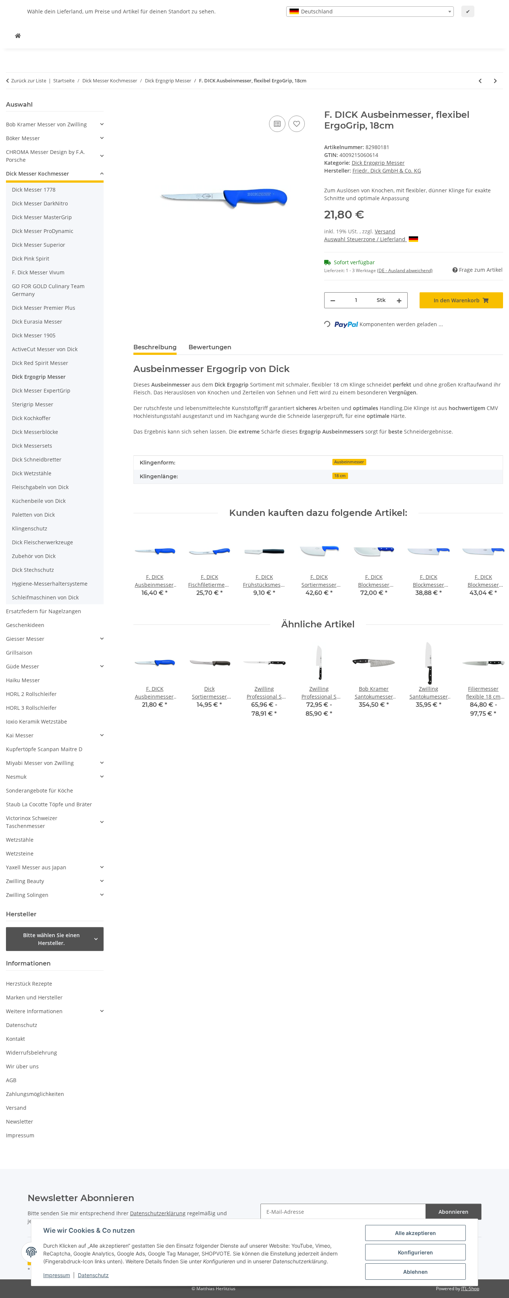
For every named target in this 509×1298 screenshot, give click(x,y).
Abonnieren (453, 1211)
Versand (385, 231)
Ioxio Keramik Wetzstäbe (36, 721)
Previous (145, 684)
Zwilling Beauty (25, 881)
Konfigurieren (415, 1252)
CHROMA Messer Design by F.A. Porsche (45, 155)
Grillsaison (19, 652)
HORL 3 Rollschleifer (31, 707)
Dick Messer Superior (38, 244)
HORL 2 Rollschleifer (31, 693)
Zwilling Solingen (27, 894)
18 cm (340, 475)
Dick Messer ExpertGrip (41, 390)
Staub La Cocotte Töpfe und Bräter (49, 804)
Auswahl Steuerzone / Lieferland (365, 239)
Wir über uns (22, 1066)
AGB (11, 1080)
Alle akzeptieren (415, 1233)
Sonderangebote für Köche (39, 790)
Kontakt (15, 1038)
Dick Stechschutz (33, 569)
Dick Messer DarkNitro (40, 203)
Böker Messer (23, 138)
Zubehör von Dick (34, 556)
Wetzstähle (20, 839)
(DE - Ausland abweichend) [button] (405, 270)
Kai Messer (20, 735)
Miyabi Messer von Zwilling (40, 762)
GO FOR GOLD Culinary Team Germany (48, 290)
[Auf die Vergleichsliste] (277, 124)
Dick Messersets (32, 445)
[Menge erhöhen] (399, 300)
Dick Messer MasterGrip (42, 217)
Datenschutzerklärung (158, 1213)
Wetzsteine (20, 853)
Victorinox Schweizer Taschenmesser (31, 822)
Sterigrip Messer (32, 404)
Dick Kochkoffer (31, 418)
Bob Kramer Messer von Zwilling (46, 124)
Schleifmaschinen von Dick (45, 597)
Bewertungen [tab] (210, 347)
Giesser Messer (25, 638)
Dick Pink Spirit (30, 258)
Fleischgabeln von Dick (40, 487)
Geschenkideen (25, 624)
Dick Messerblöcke (35, 431)
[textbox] (370, 11)
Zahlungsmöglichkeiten (35, 1093)
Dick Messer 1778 (34, 189)
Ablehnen (415, 1272)
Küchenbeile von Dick (39, 500)
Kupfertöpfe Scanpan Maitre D (44, 749)
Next (491, 684)
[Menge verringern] (333, 300)
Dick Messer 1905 (34, 335)
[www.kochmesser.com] (18, 35)
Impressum (56, 1275)
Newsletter (19, 1121)
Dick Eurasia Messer (37, 321)
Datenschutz (93, 1275)
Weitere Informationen (34, 1011)
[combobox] (370, 11)
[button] (55, 124)
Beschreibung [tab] (155, 347)
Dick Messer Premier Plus (43, 307)
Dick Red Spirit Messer (40, 362)
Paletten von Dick (33, 514)
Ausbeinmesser (349, 461)
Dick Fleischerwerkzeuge (42, 542)
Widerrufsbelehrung (31, 1052)
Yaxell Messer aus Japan (36, 867)
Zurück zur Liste (28, 80)
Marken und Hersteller (34, 997)
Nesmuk (16, 776)
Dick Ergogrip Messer (378, 162)
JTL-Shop (470, 1288)
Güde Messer (22, 666)
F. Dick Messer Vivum (38, 272)
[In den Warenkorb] (139, 105)
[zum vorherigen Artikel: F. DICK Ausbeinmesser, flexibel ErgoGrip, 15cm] (480, 81)
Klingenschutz (29, 528)
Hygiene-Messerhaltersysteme (50, 583)
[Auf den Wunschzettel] (296, 124)
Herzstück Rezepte (29, 983)
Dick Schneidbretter (36, 459)
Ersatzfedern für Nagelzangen (43, 611)
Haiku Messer (23, 680)
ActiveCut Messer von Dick (45, 349)
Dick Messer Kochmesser (37, 173)
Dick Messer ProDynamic (42, 230)
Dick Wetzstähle (31, 473)
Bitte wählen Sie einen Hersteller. (51, 939)
